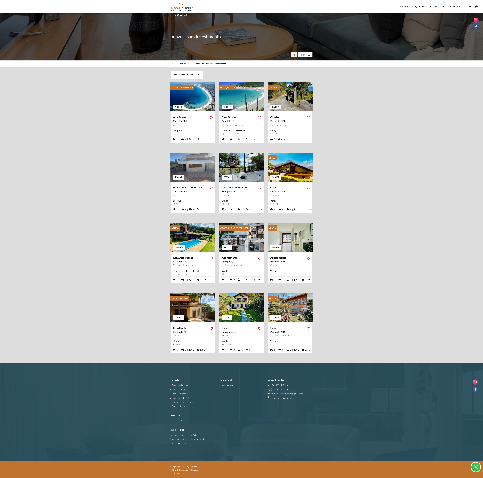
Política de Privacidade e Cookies (184, 470)
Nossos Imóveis (179, 63)
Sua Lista (178, 420)
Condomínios (180, 406)
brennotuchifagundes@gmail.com (287, 393)
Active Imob (194, 466)
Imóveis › (403, 6)
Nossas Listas (194, 63)
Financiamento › (438, 6)
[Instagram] (475, 382)
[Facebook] (475, 389)
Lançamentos (418, 6)
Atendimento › (457, 6)
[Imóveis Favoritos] (470, 6)
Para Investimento (183, 402)
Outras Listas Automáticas (185, 74)
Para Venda (180, 385)
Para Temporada (181, 393)
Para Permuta (180, 397)
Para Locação (180, 389)
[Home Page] (476, 6)
